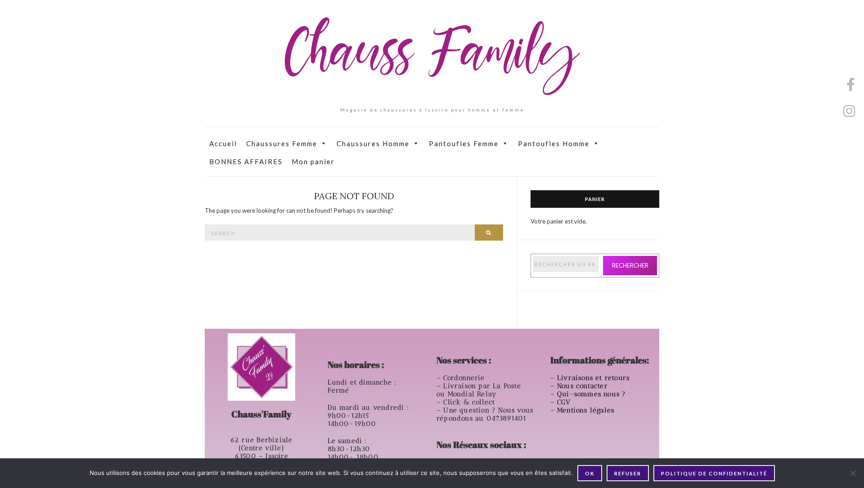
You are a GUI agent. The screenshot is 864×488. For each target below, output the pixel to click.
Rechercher (630, 265)
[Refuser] (852, 473)
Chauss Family (432, 56)
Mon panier (313, 161)
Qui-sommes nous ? (591, 394)
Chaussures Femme (281, 143)
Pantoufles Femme (464, 143)
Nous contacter (583, 386)
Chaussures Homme (373, 143)
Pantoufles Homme (554, 143)
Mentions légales (586, 410)
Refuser (627, 473)
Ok (589, 473)
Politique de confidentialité (714, 473)
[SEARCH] (489, 232)
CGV (565, 402)
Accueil (223, 143)
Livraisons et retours (594, 378)
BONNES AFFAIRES (246, 161)
